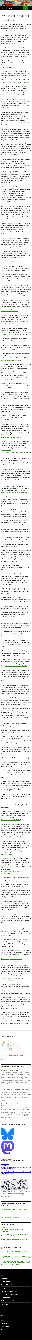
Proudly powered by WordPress (8, 1337)
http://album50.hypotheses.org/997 (14, 296)
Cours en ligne (6, 1281)
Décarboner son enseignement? (10, 1070)
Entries (4, 1323)
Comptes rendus (6, 1297)
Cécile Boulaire (6, 8)
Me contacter (4, 1304)
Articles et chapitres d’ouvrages (10, 1294)
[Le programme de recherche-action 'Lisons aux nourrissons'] (14, 1048)
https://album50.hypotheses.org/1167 (14, 334)
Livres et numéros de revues (10, 1291)
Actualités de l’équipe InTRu (12, 1248)
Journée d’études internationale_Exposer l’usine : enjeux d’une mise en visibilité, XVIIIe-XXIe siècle (15, 1252)
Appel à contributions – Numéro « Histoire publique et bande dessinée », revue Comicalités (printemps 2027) (16, 1257)
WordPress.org (5, 1329)
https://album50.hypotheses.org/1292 (13, 360)
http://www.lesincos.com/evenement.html (14, 492)
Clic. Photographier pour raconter (10, 1217)
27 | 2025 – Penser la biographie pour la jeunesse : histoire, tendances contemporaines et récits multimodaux (16, 1229)
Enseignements (5, 1278)
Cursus (3, 1275)
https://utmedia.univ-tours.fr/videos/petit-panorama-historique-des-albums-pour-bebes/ (15, 852)
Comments (5, 1326)
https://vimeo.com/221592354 (10, 437)
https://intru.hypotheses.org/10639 (16, 666)
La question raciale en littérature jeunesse (12, 1214)
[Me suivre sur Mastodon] (7, 1147)
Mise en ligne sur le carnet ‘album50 (17, 82)
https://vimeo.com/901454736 (10, 820)
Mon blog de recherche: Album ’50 (14, 1066)
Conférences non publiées (8, 1301)
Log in (2, 1320)
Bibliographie (4, 1288)
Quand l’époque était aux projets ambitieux (13, 1087)
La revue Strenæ (8, 1224)
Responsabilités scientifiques (9, 1285)
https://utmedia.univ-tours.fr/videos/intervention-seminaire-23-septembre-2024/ (14, 978)
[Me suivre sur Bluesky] (7, 1134)
